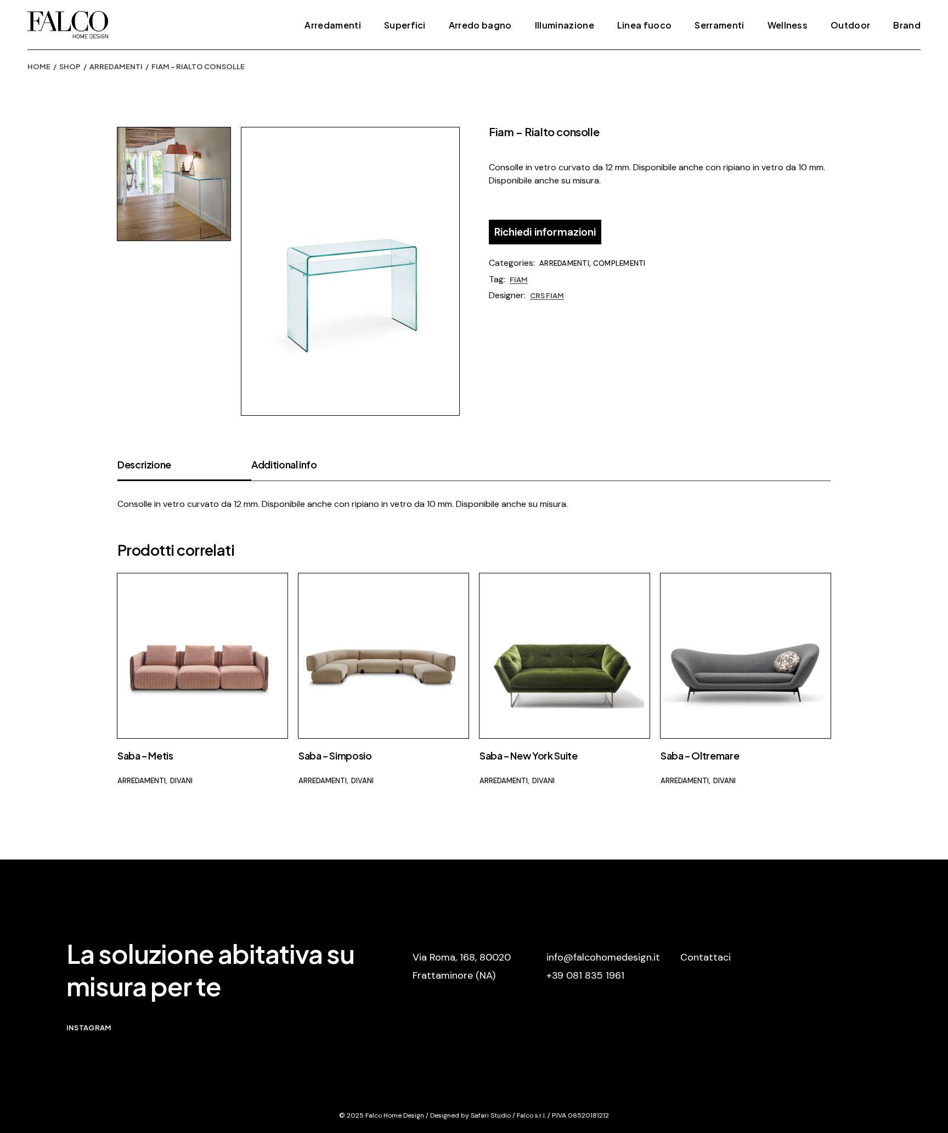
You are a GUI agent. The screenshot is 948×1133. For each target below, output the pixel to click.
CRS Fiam (547, 295)
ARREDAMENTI (564, 263)
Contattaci (705, 957)
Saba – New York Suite (528, 755)
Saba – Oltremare (700, 755)
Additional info (284, 464)
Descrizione (144, 464)
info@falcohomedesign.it (603, 957)
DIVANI (181, 780)
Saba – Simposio (335, 755)
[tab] (184, 469)
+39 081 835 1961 (585, 975)
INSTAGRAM (88, 1027)
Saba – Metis (145, 755)
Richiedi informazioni (545, 232)
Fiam (519, 279)
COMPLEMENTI (619, 263)
